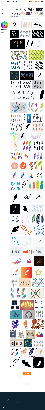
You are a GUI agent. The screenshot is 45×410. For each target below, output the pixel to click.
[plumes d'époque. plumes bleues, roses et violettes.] (38, 156)
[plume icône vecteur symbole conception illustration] (15, 230)
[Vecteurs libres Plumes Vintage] (16, 127)
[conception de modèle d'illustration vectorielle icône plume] (39, 175)
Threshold (2, 32)
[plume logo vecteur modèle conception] (38, 197)
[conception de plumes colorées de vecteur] (16, 251)
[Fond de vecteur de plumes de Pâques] (29, 314)
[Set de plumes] (27, 65)
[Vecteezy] (1, 1)
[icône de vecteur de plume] (19, 166)
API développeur (9, 400)
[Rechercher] (41, 3)
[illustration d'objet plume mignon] (16, 118)
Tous (2, 9)
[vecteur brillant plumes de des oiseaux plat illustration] (26, 146)
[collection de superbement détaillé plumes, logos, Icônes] (39, 65)
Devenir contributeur (27, 399)
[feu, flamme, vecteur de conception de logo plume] (21, 272)
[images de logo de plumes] (15, 185)
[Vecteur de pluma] (25, 34)
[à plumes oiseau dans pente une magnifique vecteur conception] (15, 209)
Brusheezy (8, 395)
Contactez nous (28, 396)
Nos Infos (27, 397)
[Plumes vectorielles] (28, 251)
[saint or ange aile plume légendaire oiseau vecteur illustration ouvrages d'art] (30, 334)
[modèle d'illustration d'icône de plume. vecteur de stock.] (27, 127)
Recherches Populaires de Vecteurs (19, 399)
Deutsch (37, 398)
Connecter (42, 1)
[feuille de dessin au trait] (26, 241)
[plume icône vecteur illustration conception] (14, 175)
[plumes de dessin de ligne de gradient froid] (14, 136)
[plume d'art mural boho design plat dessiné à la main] (17, 343)
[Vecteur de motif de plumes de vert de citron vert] (36, 55)
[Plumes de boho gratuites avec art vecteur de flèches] (35, 293)
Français (37, 399)
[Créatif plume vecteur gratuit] (16, 156)
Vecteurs (4, 1)
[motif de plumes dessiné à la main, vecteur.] (27, 75)
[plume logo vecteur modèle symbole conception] (15, 305)
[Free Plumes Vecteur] (26, 25)
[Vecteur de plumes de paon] (18, 293)
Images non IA (3, 11)
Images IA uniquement (4, 10)
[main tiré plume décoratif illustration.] (23, 352)
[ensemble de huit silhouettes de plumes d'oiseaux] (15, 65)
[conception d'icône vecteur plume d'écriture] (32, 352)
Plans (29, 1)
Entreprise (8, 398)
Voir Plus (42, 13)
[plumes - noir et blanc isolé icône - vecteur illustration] (14, 34)
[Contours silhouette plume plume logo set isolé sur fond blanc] (35, 44)
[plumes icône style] (26, 230)
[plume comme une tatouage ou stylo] (15, 362)
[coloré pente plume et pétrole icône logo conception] (30, 175)
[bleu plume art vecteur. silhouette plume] (16, 314)
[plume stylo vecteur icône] (25, 185)
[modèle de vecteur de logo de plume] (39, 75)
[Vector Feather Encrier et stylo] (25, 282)
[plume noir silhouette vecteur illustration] (41, 95)
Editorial (14, 1)
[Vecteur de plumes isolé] (36, 185)
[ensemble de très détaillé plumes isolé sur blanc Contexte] (38, 146)
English (36, 395)
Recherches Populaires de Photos (19, 400)
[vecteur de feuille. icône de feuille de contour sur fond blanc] (38, 241)
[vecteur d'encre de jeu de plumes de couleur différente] (19, 55)
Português (37, 397)
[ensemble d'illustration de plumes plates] (39, 314)
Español (37, 396)
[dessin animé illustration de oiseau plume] (22, 175)
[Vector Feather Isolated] (27, 305)
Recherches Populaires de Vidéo (19, 402)
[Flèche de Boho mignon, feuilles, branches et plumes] (14, 282)
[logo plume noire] (25, 209)
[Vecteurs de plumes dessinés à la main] (38, 118)
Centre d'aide (27, 395)
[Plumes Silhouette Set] (16, 84)
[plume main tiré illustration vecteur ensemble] (23, 95)
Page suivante (27, 373)
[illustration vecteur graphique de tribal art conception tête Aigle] (15, 25)
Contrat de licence (19, 395)
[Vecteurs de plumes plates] (38, 127)
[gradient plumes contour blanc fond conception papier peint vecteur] (35, 136)
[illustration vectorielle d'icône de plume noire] (22, 136)
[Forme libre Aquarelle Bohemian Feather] (38, 282)
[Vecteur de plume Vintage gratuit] (35, 107)
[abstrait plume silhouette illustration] (14, 352)
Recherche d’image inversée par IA (10, 402)
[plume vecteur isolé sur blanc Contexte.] (27, 156)
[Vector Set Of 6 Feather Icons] (38, 34)
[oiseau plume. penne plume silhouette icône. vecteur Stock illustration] (37, 209)
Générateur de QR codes (9, 404)
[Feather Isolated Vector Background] (18, 107)
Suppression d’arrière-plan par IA (10, 403)
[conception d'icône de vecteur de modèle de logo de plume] (39, 352)
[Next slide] (43, 19)
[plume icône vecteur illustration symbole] (15, 241)
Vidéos (10, 1)
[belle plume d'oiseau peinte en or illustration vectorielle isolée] (15, 146)
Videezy (8, 397)
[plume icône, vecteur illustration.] (26, 362)
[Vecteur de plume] (38, 84)
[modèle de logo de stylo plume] (27, 118)
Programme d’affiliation (19, 397)
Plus (16, 1)
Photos (7, 1)
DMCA (17, 396)
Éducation (8, 399)
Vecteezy (8, 396)
